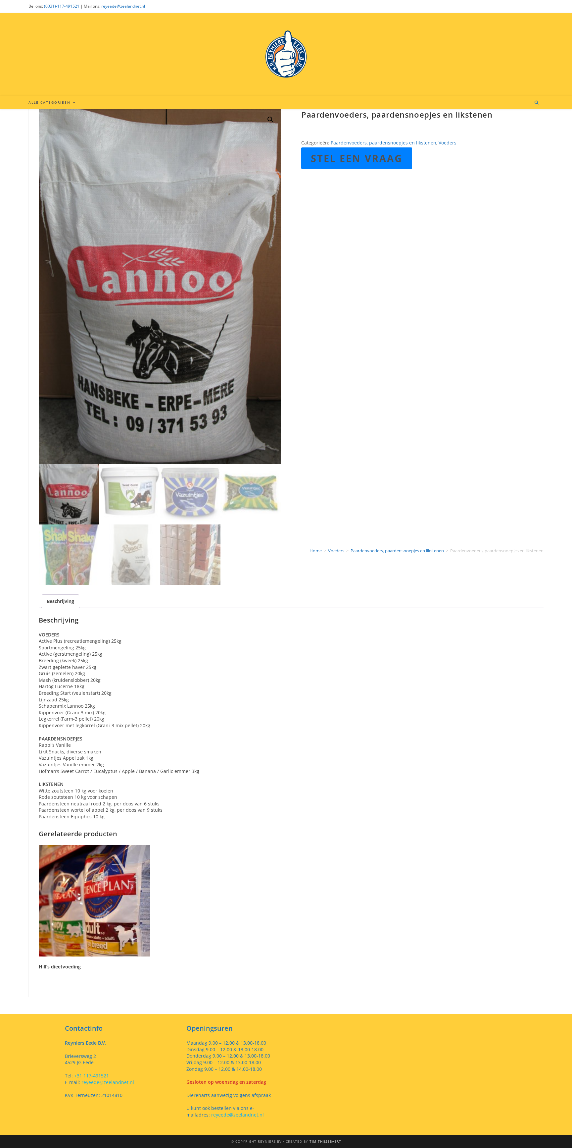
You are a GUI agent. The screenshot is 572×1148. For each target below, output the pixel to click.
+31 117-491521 (91, 1075)
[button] (270, 120)
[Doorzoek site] (536, 102)
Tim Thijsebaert (325, 1141)
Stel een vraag (357, 158)
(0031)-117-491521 (61, 6)
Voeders (447, 142)
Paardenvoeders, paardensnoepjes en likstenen (383, 142)
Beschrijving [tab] (60, 601)
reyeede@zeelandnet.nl (123, 6)
